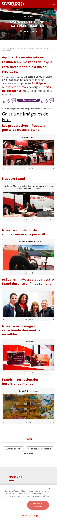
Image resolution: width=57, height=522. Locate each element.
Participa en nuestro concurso (25, 85)
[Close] (49, 488)
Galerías (29, 16)
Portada (6, 48)
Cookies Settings (29, 515)
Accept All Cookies (38, 505)
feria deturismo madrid (39, 449)
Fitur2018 (28, 453)
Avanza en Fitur (13, 449)
